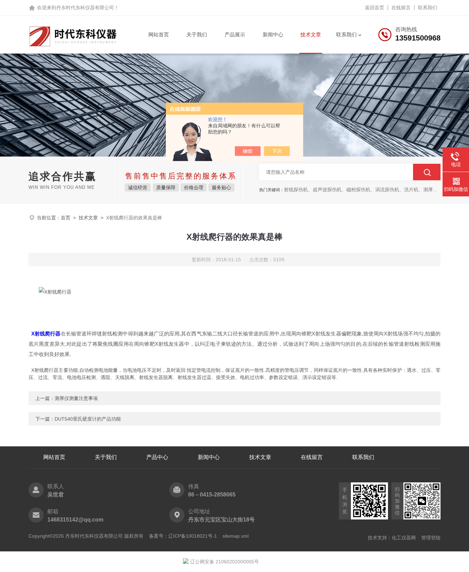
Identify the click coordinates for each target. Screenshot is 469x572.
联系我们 (427, 7)
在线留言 (401, 7)
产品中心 (157, 457)
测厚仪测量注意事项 (76, 398)
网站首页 (158, 34)
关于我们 (196, 34)
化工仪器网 (404, 537)
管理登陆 (431, 537)
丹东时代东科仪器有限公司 (85, 7)
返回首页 (374, 7)
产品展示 (235, 34)
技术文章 (310, 34)
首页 (65, 217)
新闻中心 (273, 34)
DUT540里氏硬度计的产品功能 (88, 419)
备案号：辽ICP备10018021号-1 (183, 536)
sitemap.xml (235, 536)
